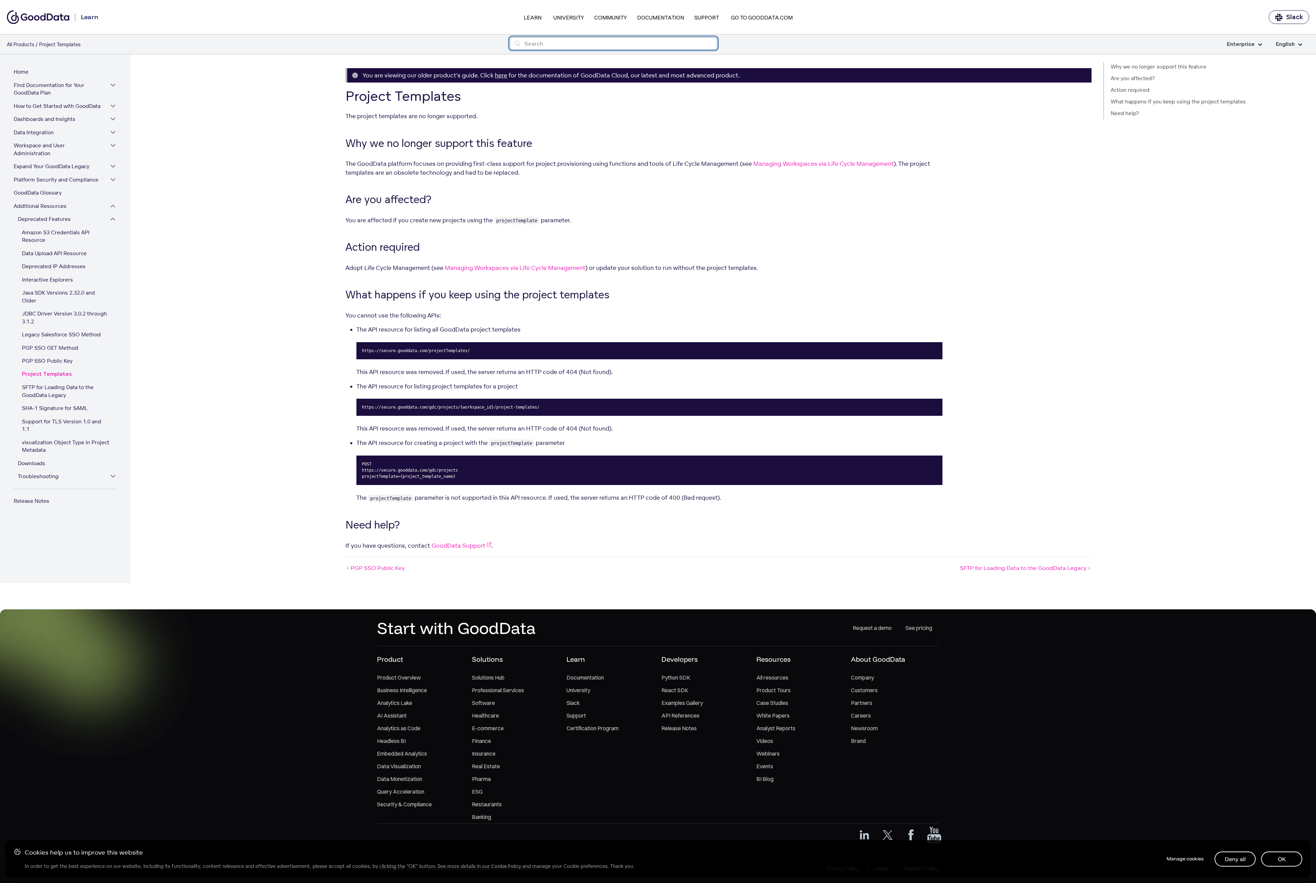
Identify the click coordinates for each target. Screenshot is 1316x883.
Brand (858, 740)
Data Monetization (399, 778)
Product (390, 659)
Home (21, 72)
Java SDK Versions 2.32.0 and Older (58, 296)
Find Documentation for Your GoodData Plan (49, 89)
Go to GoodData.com (762, 17)
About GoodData (878, 659)
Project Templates (47, 374)
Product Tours (773, 690)
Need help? (1125, 113)
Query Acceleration (400, 791)
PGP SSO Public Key (47, 361)
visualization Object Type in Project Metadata (65, 446)
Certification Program (592, 728)
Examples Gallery (682, 702)
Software (483, 702)
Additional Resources (40, 206)
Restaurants (487, 804)
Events (764, 766)
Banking (481, 816)
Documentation (660, 17)
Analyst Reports (775, 728)
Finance (481, 740)
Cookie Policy (506, 866)
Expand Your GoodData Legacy (51, 166)
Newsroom (864, 728)
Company (862, 677)
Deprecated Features (44, 219)
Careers (861, 715)
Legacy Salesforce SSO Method (61, 334)
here (501, 75)
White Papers (773, 715)
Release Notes (31, 501)
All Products (20, 44)
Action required (1130, 90)
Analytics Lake (394, 702)
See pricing (918, 627)
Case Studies (772, 702)
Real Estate (486, 766)
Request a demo (872, 627)
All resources (772, 677)
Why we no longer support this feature (1158, 66)
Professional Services (498, 690)
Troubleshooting (38, 476)
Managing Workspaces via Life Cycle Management (823, 163)
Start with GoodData (456, 628)
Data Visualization (399, 766)
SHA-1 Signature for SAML (55, 408)
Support (706, 17)
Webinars (768, 753)
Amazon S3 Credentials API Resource (55, 236)
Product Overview (399, 677)
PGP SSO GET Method (50, 348)
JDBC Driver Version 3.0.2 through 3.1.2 (64, 317)
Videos (764, 740)
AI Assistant (392, 715)
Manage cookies (1185, 859)
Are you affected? (1133, 78)
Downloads (31, 463)
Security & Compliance (404, 804)
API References (680, 715)
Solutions (487, 659)
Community (610, 17)
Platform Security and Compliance (56, 179)
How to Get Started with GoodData (57, 106)
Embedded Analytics (402, 753)
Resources (773, 659)
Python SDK (675, 677)
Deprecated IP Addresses (54, 266)
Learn (532, 17)
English (1285, 44)
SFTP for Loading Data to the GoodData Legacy (58, 391)
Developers (679, 659)
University (568, 17)
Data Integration (34, 132)
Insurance (484, 753)
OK (1282, 859)
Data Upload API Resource (54, 253)
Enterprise (1241, 44)
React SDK (674, 690)
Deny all (1235, 859)
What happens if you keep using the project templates (1178, 101)
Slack (1294, 17)
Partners (861, 702)
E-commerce (488, 728)
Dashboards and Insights (44, 119)
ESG (477, 791)
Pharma (481, 778)
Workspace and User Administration (39, 149)
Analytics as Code (399, 728)
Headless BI (391, 740)
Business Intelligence (402, 690)
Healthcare (485, 715)
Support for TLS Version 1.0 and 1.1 (61, 425)
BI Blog (764, 778)
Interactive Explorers (47, 279)
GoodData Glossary (38, 192)
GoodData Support (458, 545)
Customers (864, 690)
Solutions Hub (488, 677)
